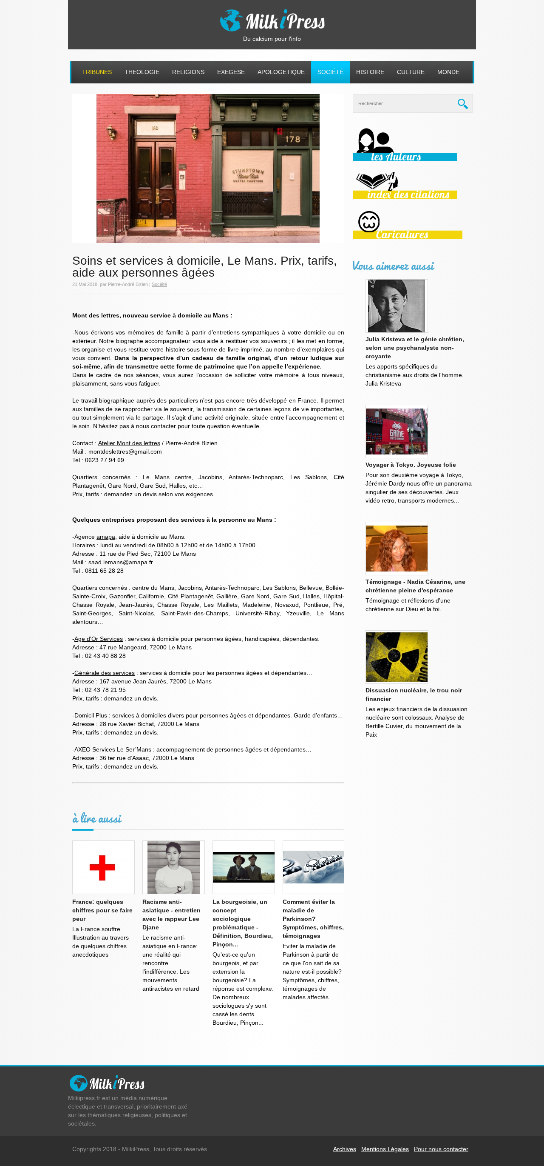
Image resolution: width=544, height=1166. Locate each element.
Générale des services (104, 672)
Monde (448, 72)
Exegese (231, 72)
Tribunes (97, 72)
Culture (411, 72)
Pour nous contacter (441, 1149)
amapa (105, 536)
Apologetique (281, 72)
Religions (188, 72)
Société (330, 72)
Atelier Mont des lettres (129, 443)
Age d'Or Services (98, 638)
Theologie (142, 72)
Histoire (370, 72)
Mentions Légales (385, 1149)
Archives (344, 1149)
